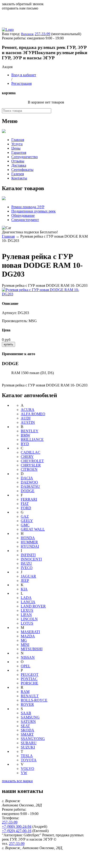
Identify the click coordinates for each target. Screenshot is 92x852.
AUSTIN (28, 422)
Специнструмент (25, 220)
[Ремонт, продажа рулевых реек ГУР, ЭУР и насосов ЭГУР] (8, 30)
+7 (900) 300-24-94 (16, 826)
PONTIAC (29, 679)
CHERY (27, 457)
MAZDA (28, 636)
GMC (25, 525)
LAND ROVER (33, 606)
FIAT (25, 504)
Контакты (19, 178)
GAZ (25, 516)
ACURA (27, 410)
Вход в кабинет (23, 75)
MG (24, 640)
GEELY (27, 521)
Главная (17, 140)
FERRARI (29, 499)
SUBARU (29, 743)
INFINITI (28, 555)
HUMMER (29, 542)
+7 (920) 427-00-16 (16, 831)
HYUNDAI (30, 546)
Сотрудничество (24, 157)
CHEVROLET (32, 461)
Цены (16, 148)
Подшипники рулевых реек (33, 211)
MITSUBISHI (31, 649)
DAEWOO (29, 482)
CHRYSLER (31, 465)
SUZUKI (28, 747)
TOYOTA (29, 760)
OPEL (25, 666)
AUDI (25, 418)
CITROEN (29, 469)
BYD (25, 444)
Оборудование (23, 215)
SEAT (25, 726)
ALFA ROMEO (33, 414)
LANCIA (28, 602)
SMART (27, 734)
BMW (25, 435)
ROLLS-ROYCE (34, 700)
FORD (26, 508)
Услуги (17, 144)
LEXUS (27, 610)
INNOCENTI (31, 559)
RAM (25, 692)
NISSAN (28, 657)
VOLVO (27, 769)
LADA (26, 598)
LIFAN (26, 615)
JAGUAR (28, 576)
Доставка (18, 165)
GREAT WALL (33, 529)
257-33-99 (42, 34)
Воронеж (27, 34)
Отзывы (17, 161)
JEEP (25, 581)
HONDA (28, 538)
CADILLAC (30, 452)
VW (24, 773)
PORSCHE (29, 683)
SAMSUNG (30, 717)
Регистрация (21, 83)
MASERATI (30, 632)
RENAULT (30, 696)
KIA (24, 589)
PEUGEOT (29, 675)
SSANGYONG (33, 739)
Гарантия (18, 153)
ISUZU (26, 563)
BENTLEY (29, 431)
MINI (25, 645)
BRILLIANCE (32, 440)
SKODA (27, 730)
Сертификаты (22, 170)
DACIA (27, 478)
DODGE (27, 491)
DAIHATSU (30, 487)
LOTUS (27, 623)
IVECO (27, 568)
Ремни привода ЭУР (27, 207)
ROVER (27, 704)
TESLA (27, 756)
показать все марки (17, 781)
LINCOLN (29, 619)
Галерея (17, 174)
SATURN (28, 722)
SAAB (26, 713)
